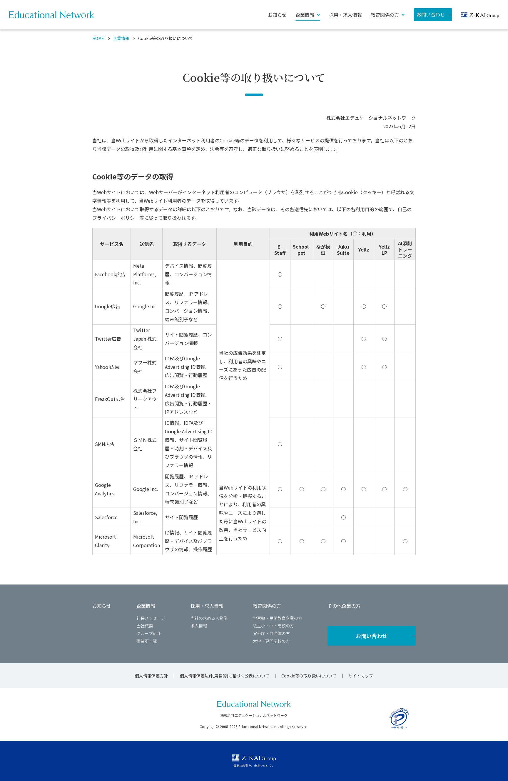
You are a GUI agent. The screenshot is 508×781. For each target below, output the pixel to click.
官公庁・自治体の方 (271, 633)
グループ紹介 (148, 633)
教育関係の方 (267, 605)
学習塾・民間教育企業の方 (277, 618)
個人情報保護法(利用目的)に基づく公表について (224, 676)
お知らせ (277, 14)
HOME (98, 38)
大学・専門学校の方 (271, 641)
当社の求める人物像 (209, 618)
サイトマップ (360, 676)
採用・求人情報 (345, 14)
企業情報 (121, 38)
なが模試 (323, 249)
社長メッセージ (150, 618)
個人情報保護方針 (151, 676)
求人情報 (198, 626)
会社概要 (144, 626)
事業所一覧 (146, 641)
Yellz (363, 249)
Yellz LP (384, 249)
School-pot (301, 249)
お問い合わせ (431, 14)
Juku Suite (343, 249)
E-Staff (280, 249)
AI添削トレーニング (405, 249)
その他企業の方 (343, 605)
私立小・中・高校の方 (273, 626)
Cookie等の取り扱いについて (308, 676)
